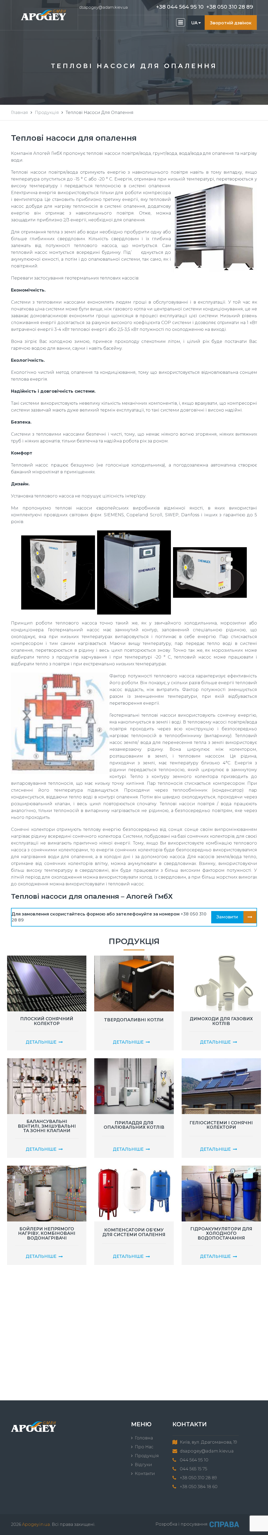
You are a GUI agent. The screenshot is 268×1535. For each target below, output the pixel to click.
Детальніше (41, 1042)
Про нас (144, 1446)
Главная (19, 112)
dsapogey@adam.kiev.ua (103, 7)
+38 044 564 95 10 (180, 7)
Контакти (145, 1473)
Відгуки (143, 1464)
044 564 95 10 (194, 1459)
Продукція (47, 112)
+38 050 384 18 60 (198, 1486)
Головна (144, 1437)
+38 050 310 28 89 (229, 7)
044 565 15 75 (193, 1468)
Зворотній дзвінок (231, 22)
